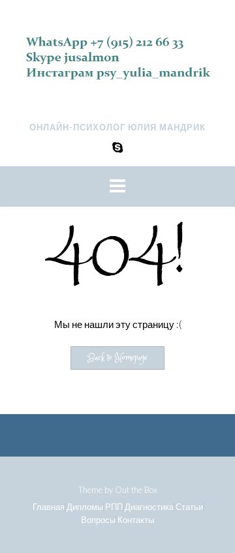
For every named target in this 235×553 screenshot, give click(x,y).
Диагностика (149, 507)
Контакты (136, 520)
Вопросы (98, 520)
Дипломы (85, 507)
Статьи (189, 507)
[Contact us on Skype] (117, 147)
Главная (49, 507)
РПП (114, 507)
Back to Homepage (117, 358)
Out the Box (136, 490)
